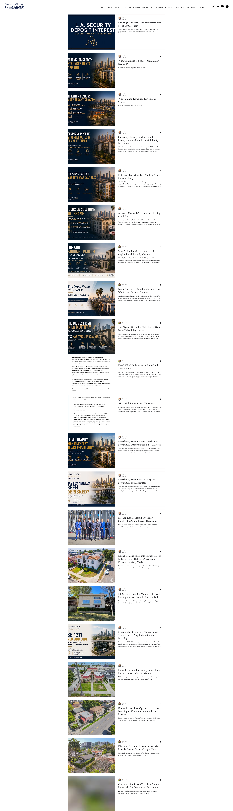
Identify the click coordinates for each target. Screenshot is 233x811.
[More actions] (161, 18)
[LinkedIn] (217, 6)
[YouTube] (222, 6)
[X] (227, 6)
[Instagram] (213, 6)
